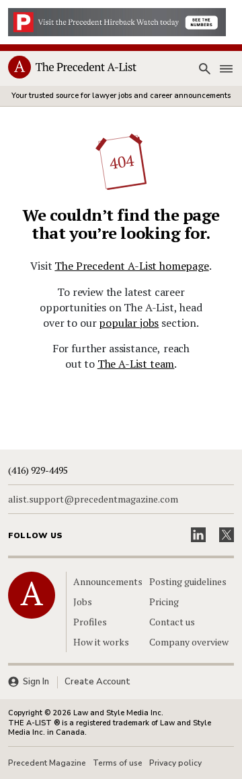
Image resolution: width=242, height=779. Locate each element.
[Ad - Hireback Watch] (117, 20)
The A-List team (136, 363)
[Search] (204, 69)
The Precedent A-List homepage (131, 265)
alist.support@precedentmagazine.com (93, 499)
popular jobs (129, 322)
